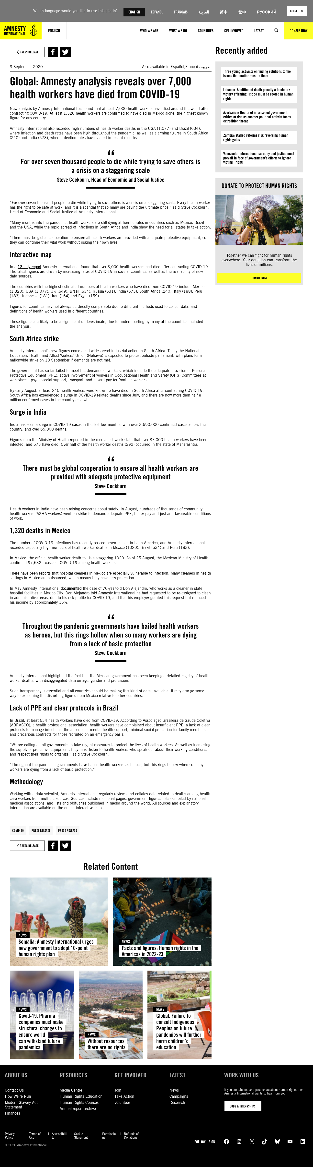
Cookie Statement (81, 1135)
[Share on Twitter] (65, 52)
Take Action (124, 1096)
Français (181, 12)
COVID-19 (18, 830)
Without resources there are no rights (106, 1044)
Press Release (41, 830)
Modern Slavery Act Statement (21, 1104)
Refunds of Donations (131, 1135)
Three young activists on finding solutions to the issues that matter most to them (257, 73)
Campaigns (178, 1096)
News (23, 935)
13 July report (29, 267)
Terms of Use (35, 1135)
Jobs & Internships (243, 1106)
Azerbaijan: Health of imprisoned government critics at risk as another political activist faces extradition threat (257, 116)
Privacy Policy (10, 1135)
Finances (12, 1113)
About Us (16, 1075)
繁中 (242, 12)
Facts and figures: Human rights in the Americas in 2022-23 (160, 951)
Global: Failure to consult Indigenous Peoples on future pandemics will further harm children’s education (178, 1031)
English (134, 12)
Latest (177, 1075)
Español (157, 12)
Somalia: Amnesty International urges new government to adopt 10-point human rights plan (56, 948)
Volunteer (122, 1102)
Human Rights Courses (79, 1102)
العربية (203, 12)
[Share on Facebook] (53, 52)
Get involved (130, 1075)
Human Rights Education (81, 1096)
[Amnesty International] (21, 30)
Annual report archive (78, 1108)
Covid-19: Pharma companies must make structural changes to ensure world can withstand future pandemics (41, 1031)
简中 (224, 12)
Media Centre (71, 1090)
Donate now (259, 278)
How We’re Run (18, 1096)
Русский (266, 12)
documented (71, 588)
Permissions (109, 1135)
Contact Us (14, 1090)
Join (117, 1090)
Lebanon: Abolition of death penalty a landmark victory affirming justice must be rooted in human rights (258, 94)
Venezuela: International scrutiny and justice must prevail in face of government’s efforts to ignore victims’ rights (258, 158)
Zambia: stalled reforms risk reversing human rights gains (255, 137)
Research (177, 1102)
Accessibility (59, 1135)
